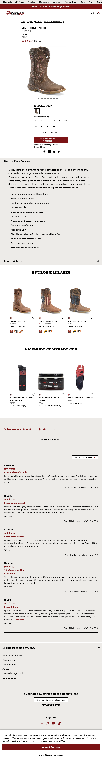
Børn (83, 2)
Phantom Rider (70, 2)
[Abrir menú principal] (3, 13)
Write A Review (51, 439)
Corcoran (56, 2)
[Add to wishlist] (33, 318)
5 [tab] (51, 98)
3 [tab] (45, 98)
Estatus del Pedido (12, 655)
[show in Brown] (10, 318)
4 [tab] (48, 98)
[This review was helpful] (91, 488)
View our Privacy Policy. (32, 740)
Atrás (23, 21)
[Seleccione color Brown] (37, 111)
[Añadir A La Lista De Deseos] (64, 140)
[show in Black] (10, 394)
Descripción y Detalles (17, 161)
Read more (19, 620)
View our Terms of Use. (55, 740)
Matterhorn (44, 2)
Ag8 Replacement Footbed (80, 398)
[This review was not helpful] (95, 488)
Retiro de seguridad (12, 673)
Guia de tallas (51, 132)
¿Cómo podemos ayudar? (18, 647)
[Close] (98, 733)
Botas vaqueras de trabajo (54, 21)
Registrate (51, 705)
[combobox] (85, 457)
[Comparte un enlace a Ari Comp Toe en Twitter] (54, 151)
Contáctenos (9, 660)
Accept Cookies (51, 747)
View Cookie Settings (51, 755)
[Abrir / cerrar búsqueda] (92, 13)
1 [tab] (39, 98)
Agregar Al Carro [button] (47, 140)
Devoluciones (9, 664)
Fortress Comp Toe (48, 321)
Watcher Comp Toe (77, 321)
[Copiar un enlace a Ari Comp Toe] (58, 151)
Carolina (31, 2)
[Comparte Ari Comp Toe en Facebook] (49, 151)
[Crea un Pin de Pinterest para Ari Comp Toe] (45, 152)
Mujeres (30, 21)
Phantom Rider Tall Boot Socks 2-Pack (22, 399)
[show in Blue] (68, 318)
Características (13, 261)
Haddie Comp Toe (18, 321)
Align (91, 2)
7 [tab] (57, 98)
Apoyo (5, 669)
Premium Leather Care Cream (49, 399)
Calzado (38, 21)
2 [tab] (42, 98)
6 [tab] (54, 98)
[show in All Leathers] (39, 394)
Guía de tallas (9, 678)
